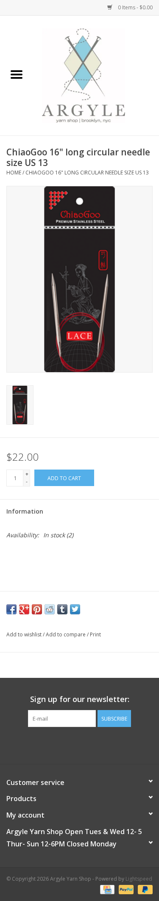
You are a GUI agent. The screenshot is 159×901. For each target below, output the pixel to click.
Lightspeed (139, 878)
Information (24, 511)
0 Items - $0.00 (135, 7)
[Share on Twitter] (75, 609)
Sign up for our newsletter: (79, 699)
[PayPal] (125, 889)
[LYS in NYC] (96, 75)
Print (95, 634)
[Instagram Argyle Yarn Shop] (79, 744)
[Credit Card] (106, 889)
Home (13, 172)
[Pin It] (37, 609)
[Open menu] (16, 74)
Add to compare (66, 634)
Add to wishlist (24, 634)
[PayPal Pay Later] (144, 889)
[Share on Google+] (24, 609)
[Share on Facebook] (11, 609)
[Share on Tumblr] (62, 609)
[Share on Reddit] (50, 609)
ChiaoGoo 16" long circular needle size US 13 (87, 172)
